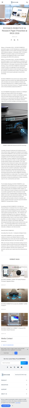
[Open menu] (2, 2)
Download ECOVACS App (20, 374)
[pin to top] (26, 385)
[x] (14, 367)
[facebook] (7, 367)
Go (16, 353)
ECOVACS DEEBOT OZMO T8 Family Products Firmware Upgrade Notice (13, 280)
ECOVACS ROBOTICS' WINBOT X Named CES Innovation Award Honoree (13, 329)
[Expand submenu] (26, 380)
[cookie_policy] (12, 406)
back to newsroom (8, 345)
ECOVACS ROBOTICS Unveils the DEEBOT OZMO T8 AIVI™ (14, 304)
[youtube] (18, 367)
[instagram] (22, 367)
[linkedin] (11, 367)
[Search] (27, 2)
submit (24, 362)
